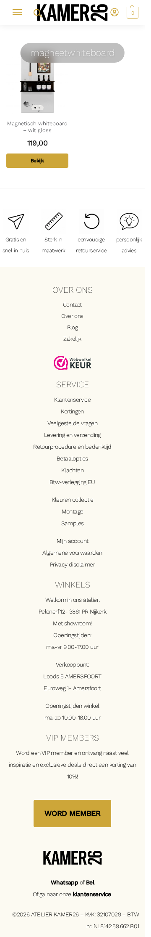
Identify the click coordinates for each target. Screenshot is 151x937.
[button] (131, 13)
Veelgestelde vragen (72, 423)
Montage (72, 511)
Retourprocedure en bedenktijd (72, 446)
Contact (72, 304)
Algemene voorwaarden (72, 552)
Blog (72, 327)
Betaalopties (72, 458)
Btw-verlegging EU (72, 482)
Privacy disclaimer (72, 564)
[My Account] (114, 13)
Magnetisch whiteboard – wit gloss (37, 127)
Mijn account (73, 540)
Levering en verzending (72, 434)
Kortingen (72, 411)
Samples (72, 523)
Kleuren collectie (73, 499)
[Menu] (21, 12)
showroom (77, 623)
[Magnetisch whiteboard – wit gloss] (37, 82)
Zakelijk (72, 338)
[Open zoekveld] (37, 12)
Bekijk (37, 161)
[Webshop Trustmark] (72, 363)
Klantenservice (72, 399)
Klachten (72, 470)
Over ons (72, 315)
